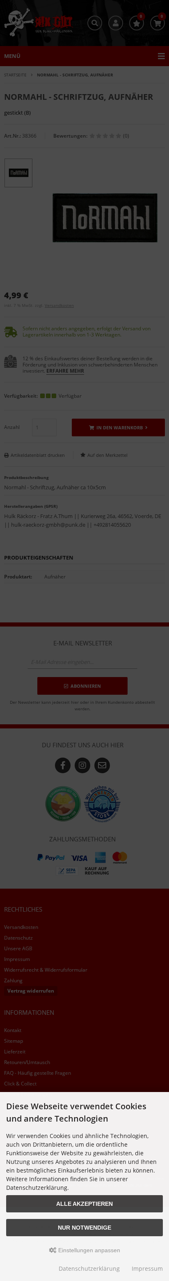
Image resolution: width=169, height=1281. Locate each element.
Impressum (147, 1268)
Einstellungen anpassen (88, 1250)
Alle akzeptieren (84, 1203)
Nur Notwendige (84, 1227)
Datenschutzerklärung (89, 1268)
